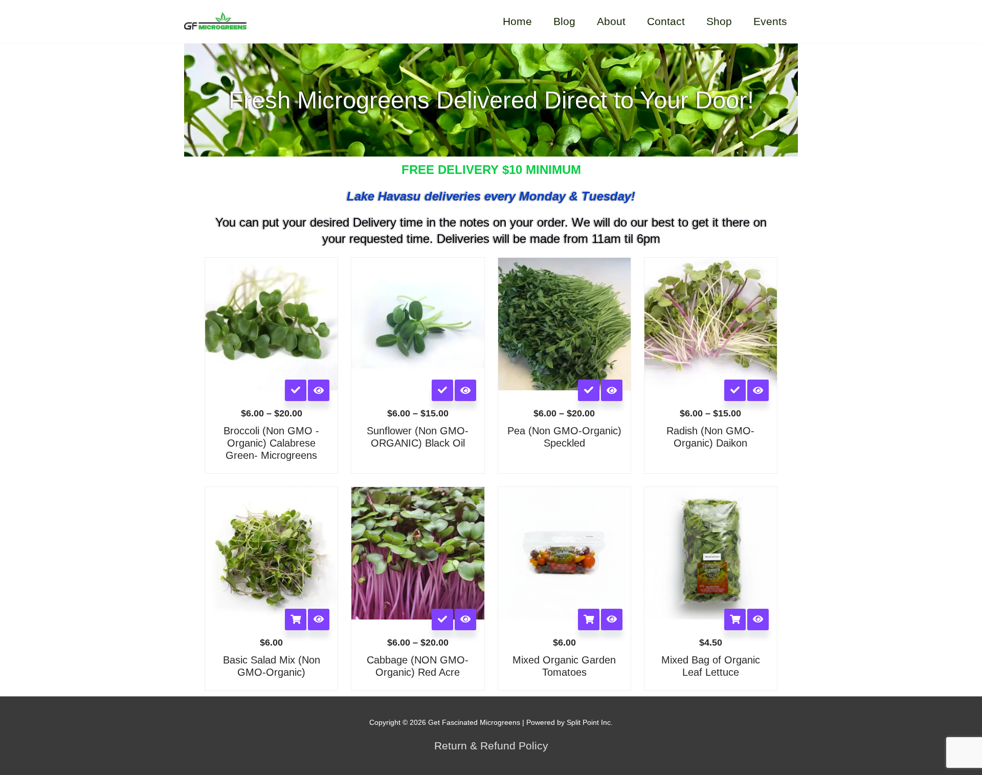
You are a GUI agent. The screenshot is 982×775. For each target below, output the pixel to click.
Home (517, 21)
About (611, 21)
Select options (295, 390)
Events (770, 21)
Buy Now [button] (295, 619)
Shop (719, 21)
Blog (564, 21)
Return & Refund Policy (491, 745)
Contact (666, 21)
